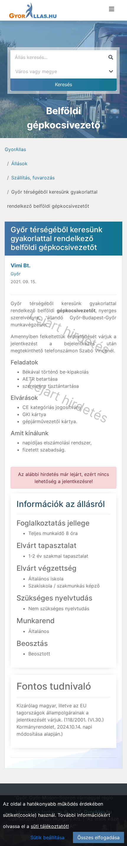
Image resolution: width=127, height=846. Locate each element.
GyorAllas (15, 149)
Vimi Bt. (20, 265)
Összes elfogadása (98, 837)
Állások (19, 163)
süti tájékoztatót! (50, 826)
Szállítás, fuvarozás (33, 178)
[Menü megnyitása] (111, 9)
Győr (15, 273)
